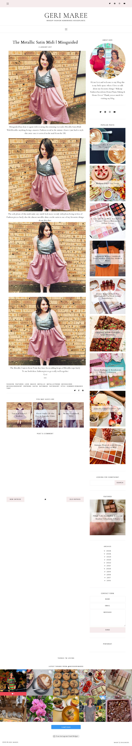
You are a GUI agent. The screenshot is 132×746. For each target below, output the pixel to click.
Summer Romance (75, 386)
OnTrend (27, 386)
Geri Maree (66, 15)
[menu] (8, 3)
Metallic (42, 384)
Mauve (33, 384)
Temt (9, 388)
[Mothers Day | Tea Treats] (107, 200)
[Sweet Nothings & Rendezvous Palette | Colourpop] (107, 388)
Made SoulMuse (121, 742)
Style (63, 386)
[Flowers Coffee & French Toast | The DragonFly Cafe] (107, 163)
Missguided (66, 384)
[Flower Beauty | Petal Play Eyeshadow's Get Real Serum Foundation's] (107, 313)
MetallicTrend (53, 384)
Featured (19, 384)
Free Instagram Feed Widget (67, 736)
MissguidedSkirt (14, 386)
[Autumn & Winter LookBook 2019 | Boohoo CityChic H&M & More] (107, 276)
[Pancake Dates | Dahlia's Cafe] (107, 426)
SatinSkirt (54, 386)
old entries (75, 499)
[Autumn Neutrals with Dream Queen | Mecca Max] (107, 463)
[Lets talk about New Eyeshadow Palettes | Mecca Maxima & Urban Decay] (107, 238)
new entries (15, 499)
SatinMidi (43, 386)
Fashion (10, 384)
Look (27, 384)
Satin (35, 386)
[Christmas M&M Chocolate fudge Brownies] (107, 351)
